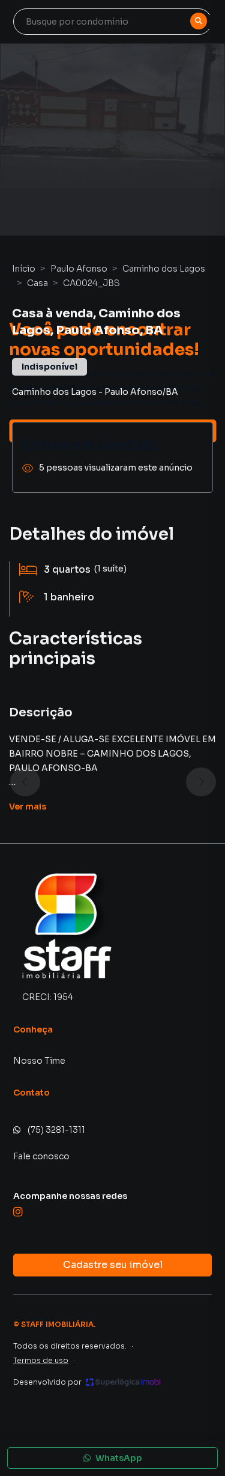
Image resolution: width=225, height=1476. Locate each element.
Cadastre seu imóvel (113, 1264)
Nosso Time (39, 1060)
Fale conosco (41, 1156)
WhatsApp (118, 1458)
